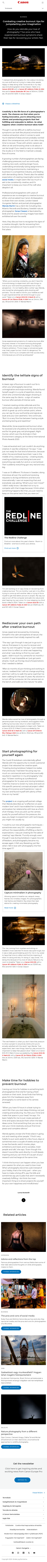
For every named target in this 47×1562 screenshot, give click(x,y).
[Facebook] (13, 1553)
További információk (11, 1272)
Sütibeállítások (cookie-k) (23, 1542)
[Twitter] (29, 1553)
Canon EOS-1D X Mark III (25, 297)
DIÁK (3, 1368)
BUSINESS (23, 17)
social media (8, 180)
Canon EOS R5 (30, 962)
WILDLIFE (4, 1427)
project (9, 801)
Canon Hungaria (22, 1548)
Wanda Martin (8, 206)
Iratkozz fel (22, 1480)
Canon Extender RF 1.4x (19, 91)
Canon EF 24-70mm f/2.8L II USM (15, 299)
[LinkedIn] (23, 1553)
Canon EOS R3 (8, 89)
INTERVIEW (5, 1255)
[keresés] (3, 2)
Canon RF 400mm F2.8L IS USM (31, 89)
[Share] (23, 1200)
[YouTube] (34, 1553)
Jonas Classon (21, 211)
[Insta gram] (18, 1553)
